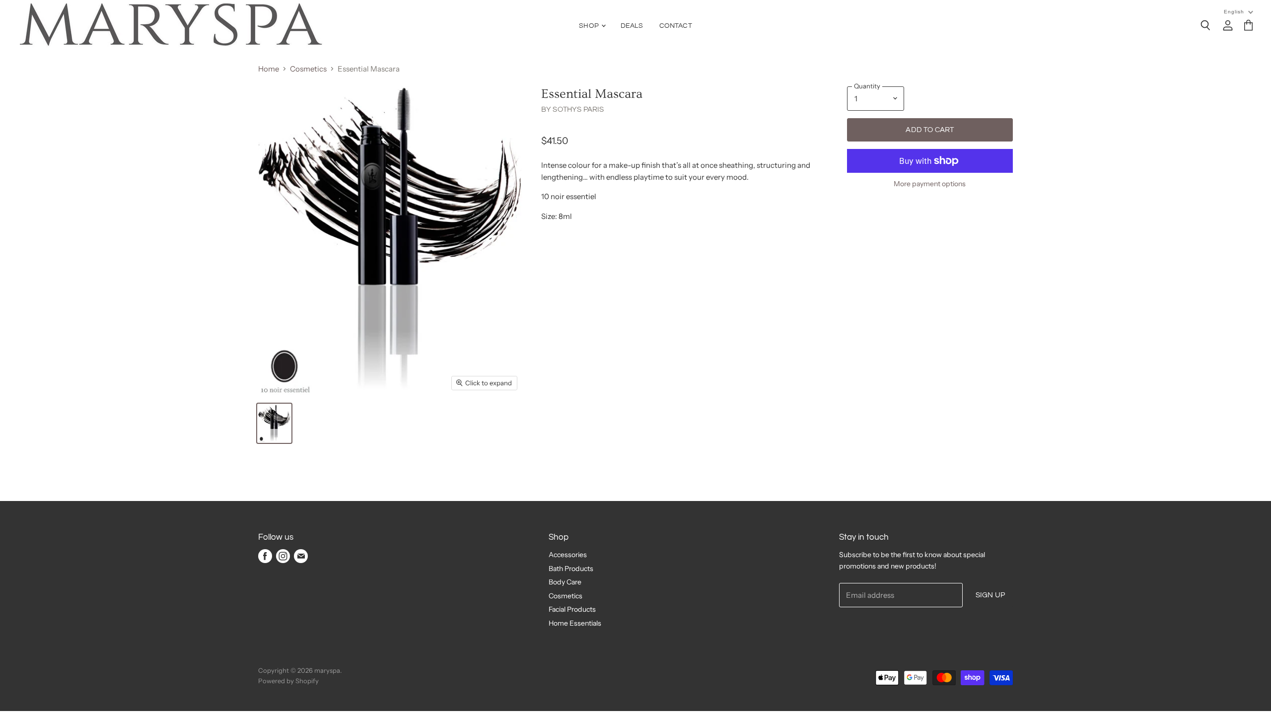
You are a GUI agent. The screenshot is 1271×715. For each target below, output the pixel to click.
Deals (632, 25)
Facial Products (572, 609)
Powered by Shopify (288, 681)
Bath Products (571, 568)
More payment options (930, 184)
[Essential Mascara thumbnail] (274, 423)
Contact (675, 25)
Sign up (990, 595)
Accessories (568, 554)
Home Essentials (575, 623)
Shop (589, 25)
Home (268, 69)
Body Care (565, 581)
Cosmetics (308, 69)
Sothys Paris (578, 109)
